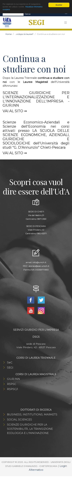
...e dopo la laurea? (24, 34)
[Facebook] (31, 299)
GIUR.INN (13, 379)
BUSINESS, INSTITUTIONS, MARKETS (32, 414)
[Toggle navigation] (66, 14)
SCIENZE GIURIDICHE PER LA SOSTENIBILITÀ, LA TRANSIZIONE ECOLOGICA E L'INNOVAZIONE (30, 429)
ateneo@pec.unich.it (38, 266)
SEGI (10, 367)
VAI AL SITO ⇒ (15, 111)
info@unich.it (39, 262)
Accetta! (59, 5)
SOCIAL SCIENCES (19, 419)
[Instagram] (41, 310)
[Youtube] (31, 310)
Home (8, 34)
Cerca (27, 14)
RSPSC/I (12, 389)
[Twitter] (41, 299)
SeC (9, 362)
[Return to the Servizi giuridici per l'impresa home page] (35, 22)
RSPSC (11, 384)
